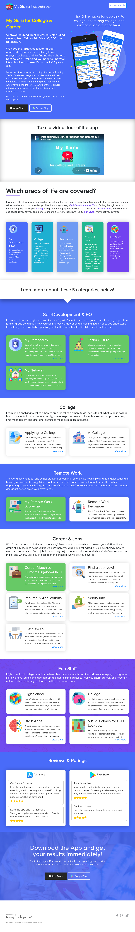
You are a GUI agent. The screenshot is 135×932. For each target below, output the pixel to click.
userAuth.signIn (117, 5)
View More (57, 358)
